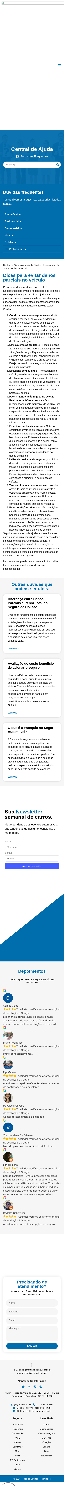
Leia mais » (13, 649)
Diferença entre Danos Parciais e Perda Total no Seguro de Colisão (28, 603)
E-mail (8, 853)
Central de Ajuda (11, 265)
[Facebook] (23, 1386)
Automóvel (26, 265)
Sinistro (37, 265)
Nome (8, 841)
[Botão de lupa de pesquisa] (57, 164)
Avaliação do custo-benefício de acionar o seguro (31, 665)
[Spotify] (40, 1386)
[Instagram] (29, 1386)
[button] (59, 65)
